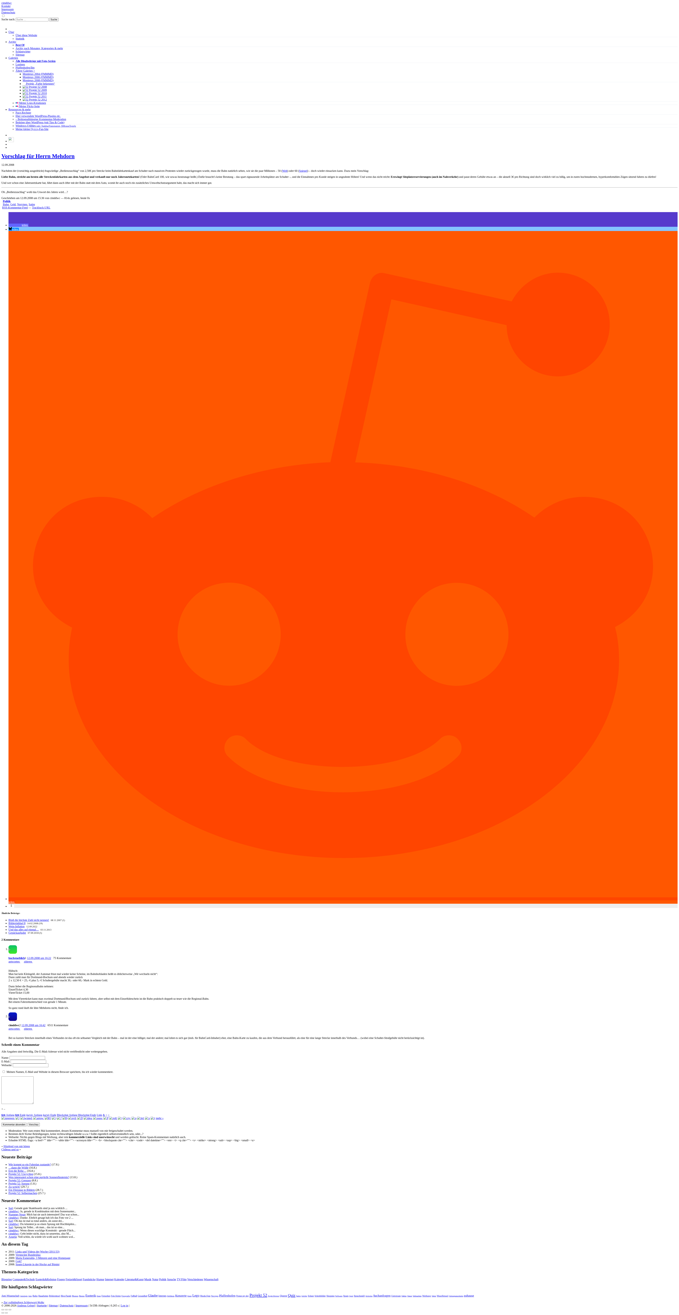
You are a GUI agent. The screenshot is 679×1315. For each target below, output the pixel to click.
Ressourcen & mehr (19, 109)
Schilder (304, 1296)
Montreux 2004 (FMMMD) (38, 73)
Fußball (134, 1296)
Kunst (189, 1296)
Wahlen (404, 1296)
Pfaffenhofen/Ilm (25, 67)
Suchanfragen (382, 1295)
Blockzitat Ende (87, 1115)
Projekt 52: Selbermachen (22, 1193)
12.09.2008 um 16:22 (39, 958)
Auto (30, 1296)
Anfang (7, 1115)
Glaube (153, 1295)
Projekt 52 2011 (37, 96)
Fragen (61, 1279)
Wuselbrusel (442, 1295)
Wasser (409, 1296)
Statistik (20, 38)
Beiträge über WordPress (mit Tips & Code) (40, 122)
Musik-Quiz (205, 1296)
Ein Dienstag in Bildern (21, 1189)
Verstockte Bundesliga (28, 1254)
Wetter (434, 1296)
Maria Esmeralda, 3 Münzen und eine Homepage (43, 1258)
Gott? (19, 1261)
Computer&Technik (24, 1279)
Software (339, 1296)
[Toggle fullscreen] (6, 1309)
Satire (32, 204)
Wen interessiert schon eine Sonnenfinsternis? (38, 1177)
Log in (124, 1305)
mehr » (160, 1118)
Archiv (12, 41)
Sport (351, 1296)
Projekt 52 (258, 1295)
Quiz (291, 1295)
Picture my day (242, 1296)
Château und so (10, 1149)
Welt (284, 170)
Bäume (82, 1296)
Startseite (42, 1305)
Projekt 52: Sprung (19, 1183)
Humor (100, 1279)
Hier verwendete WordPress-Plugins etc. (38, 116)
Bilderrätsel (54, 1296)
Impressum (7, 9)
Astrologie (24, 1296)
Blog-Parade (66, 1296)
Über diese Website (26, 35)
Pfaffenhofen (227, 1295)
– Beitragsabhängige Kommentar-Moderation (41, 119)
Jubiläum (171, 1296)
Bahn (6, 204)
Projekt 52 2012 (37, 99)
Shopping (330, 1296)
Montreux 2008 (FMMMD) (38, 80)
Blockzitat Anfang (67, 1115)
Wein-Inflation (16, 926)
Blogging (6, 1279)
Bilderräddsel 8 (16, 923)
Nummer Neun (16, 1214)
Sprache (171, 1279)
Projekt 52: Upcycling (20, 1174)
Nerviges (22, 204)
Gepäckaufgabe (17, 932)
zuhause (469, 1295)
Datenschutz (8, 12)
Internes (162, 1295)
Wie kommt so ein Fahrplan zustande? (29, 1164)
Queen (283, 1295)
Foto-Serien (116, 1296)
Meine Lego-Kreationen (32, 102)
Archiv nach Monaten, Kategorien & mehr (39, 48)
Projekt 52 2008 (37, 86)
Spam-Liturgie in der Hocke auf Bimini (37, 1264)
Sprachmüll (359, 1295)
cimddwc (6, 2)
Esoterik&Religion (46, 1279)
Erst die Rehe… (17, 1170)
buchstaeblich (16, 958)
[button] (18, 225)
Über (11, 32)
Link (99, 1115)
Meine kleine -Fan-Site (32, 129)
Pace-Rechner (23, 112)
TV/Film (182, 1279)
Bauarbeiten (43, 1296)
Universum (396, 1296)
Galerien (13, 57)
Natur (155, 1279)
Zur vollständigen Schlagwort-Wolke (24, 1302)
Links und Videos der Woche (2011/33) (37, 1251)
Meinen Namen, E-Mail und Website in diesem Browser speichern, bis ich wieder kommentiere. (60, 1071)
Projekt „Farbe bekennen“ (40, 83)
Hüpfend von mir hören (17, 1146)
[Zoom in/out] (9, 1309)
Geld (13, 204)
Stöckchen (369, 1296)
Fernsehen (105, 1296)
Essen (99, 1296)
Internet (109, 1279)
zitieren (28, 961)
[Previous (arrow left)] (2, 1312)
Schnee (311, 1296)
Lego (195, 1295)
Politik (7, 201)
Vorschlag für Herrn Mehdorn (38, 156)
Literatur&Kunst (134, 1279)
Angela (12, 1236)
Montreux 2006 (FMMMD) (38, 77)
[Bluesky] (11, 141)
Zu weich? (14, 1186)
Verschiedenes (195, 1279)
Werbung (426, 1296)
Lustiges (20, 64)
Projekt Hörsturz (273, 1296)
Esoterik (90, 1295)
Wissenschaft (211, 1279)
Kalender (119, 1279)
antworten (14, 961)
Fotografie (125, 1296)
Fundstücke (89, 1279)
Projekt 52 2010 (37, 93)
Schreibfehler (320, 1296)
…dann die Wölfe (18, 1167)
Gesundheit (142, 1296)
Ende (20, 1115)
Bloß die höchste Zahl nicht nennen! (28, 920)
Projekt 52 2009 (37, 90)
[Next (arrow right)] (6, 1312)
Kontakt (5, 6)
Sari (10, 1208)
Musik (147, 1279)
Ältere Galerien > (25, 70)
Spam (346, 1296)
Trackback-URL (41, 207)
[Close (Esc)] (2, 1309)
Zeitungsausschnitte (456, 1296)
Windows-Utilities (46, 125)
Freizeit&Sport (74, 1279)
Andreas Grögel (26, 1305)
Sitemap (20, 54)
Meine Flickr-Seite (29, 106)
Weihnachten (417, 1296)
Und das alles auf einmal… (23, 929)
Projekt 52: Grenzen (19, 1180)
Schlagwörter (23, 51)
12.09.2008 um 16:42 (33, 1025)
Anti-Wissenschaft (10, 1295)
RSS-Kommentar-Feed (15, 207)
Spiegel (303, 170)
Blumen (75, 1296)
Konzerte (181, 1295)
